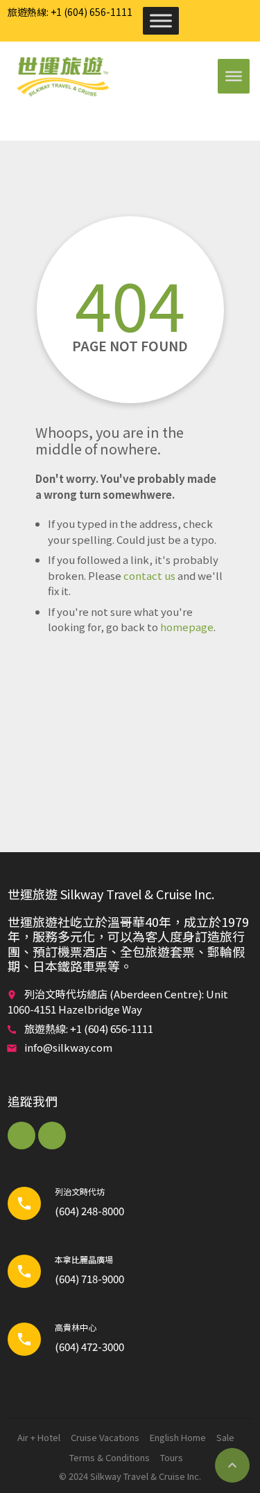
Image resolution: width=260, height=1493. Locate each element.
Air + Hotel (38, 1437)
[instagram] (52, 1135)
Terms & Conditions (109, 1457)
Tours (171, 1457)
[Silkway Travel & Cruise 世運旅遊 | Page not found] (62, 76)
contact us (149, 575)
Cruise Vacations (105, 1437)
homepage (187, 626)
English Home (178, 1437)
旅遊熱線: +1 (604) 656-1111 (70, 12)
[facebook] (21, 1135)
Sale (225, 1437)
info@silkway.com (68, 1047)
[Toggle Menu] (161, 20)
